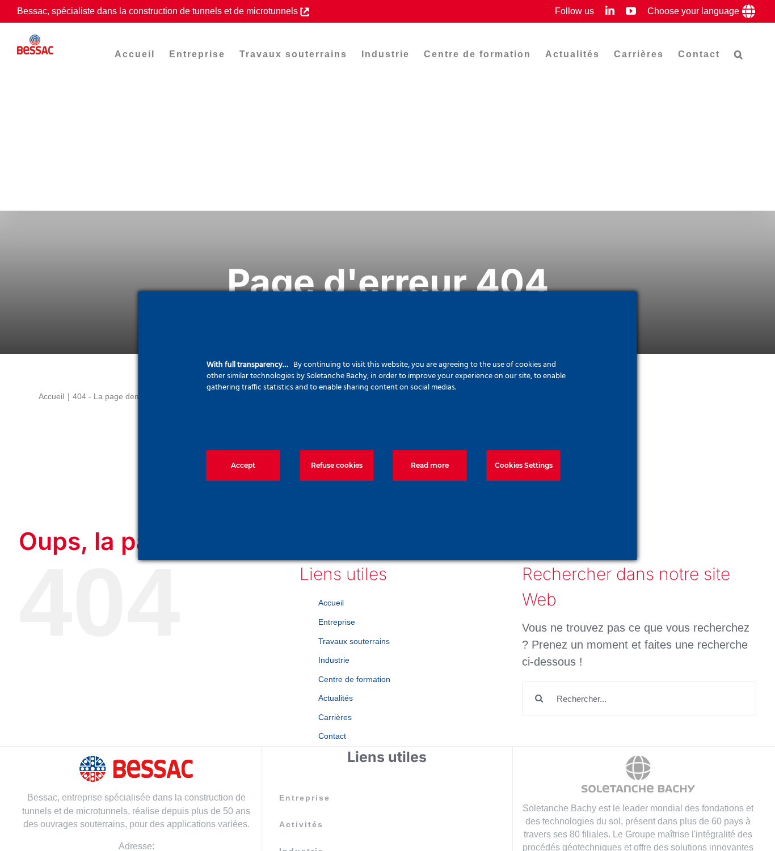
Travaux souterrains (354, 641)
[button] (739, 54)
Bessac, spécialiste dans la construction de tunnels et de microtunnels (158, 11)
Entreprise (336, 621)
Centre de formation (354, 679)
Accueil (331, 602)
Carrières (335, 717)
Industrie (333, 659)
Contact (332, 735)
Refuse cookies (337, 465)
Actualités (335, 697)
